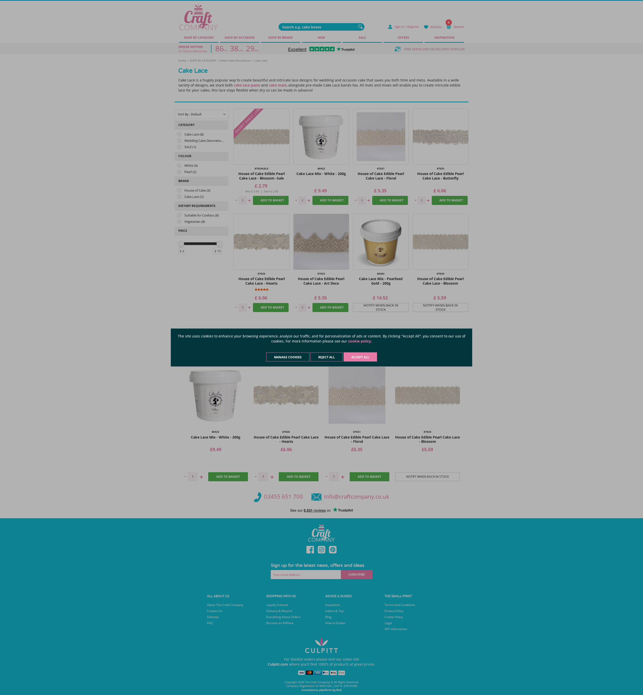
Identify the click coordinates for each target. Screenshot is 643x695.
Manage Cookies (288, 357)
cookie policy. (360, 341)
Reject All (326, 357)
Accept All (360, 357)
